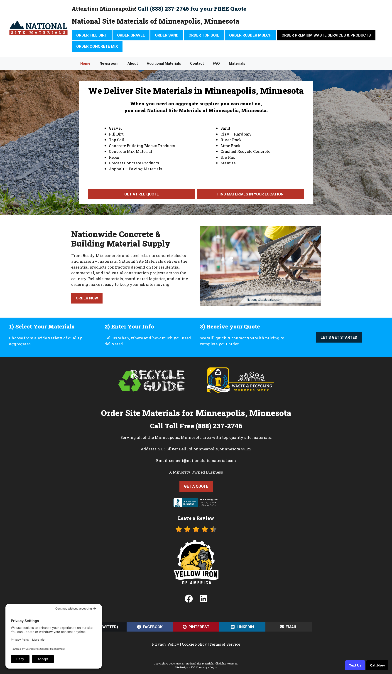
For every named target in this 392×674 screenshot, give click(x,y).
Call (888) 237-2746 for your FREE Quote (192, 8)
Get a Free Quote (141, 194)
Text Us (355, 665)
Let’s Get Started (339, 337)
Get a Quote (196, 486)
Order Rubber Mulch (250, 35)
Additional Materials (164, 63)
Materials (237, 63)
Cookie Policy (194, 644)
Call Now (377, 665)
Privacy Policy (165, 644)
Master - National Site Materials (194, 663)
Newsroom (109, 63)
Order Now (87, 298)
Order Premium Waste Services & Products (326, 35)
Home (85, 63)
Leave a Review (196, 518)
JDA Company (199, 667)
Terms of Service (225, 644)
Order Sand (167, 35)
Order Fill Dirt (91, 35)
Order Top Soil (204, 35)
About (132, 63)
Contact (197, 63)
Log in (213, 667)
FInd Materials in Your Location (250, 194)
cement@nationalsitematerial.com (202, 460)
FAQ (216, 63)
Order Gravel (131, 35)
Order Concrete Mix (97, 46)
